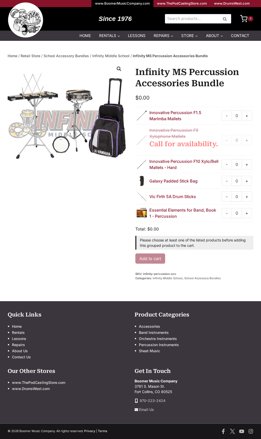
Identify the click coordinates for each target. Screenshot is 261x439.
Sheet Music (149, 351)
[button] (119, 69)
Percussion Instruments (159, 345)
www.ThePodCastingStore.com (182, 3)
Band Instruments (154, 332)
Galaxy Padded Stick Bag (173, 181)
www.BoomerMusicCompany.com (122, 3)
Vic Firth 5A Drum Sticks (172, 196)
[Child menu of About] (214, 36)
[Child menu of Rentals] (109, 36)
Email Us (146, 409)
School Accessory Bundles (66, 56)
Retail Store (30, 56)
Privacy (89, 431)
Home (85, 35)
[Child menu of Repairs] (163, 36)
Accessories (149, 326)
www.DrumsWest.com (232, 3)
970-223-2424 (152, 400)
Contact (240, 35)
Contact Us (21, 357)
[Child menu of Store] (189, 36)
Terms (102, 431)
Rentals (18, 332)
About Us (20, 351)
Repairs (18, 345)
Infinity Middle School (110, 56)
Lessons (137, 35)
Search (226, 19)
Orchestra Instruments (158, 338)
